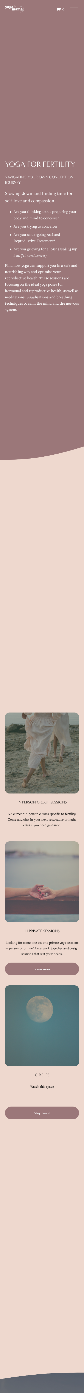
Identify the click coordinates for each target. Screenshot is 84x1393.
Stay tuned (42, 1113)
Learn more (42, 969)
